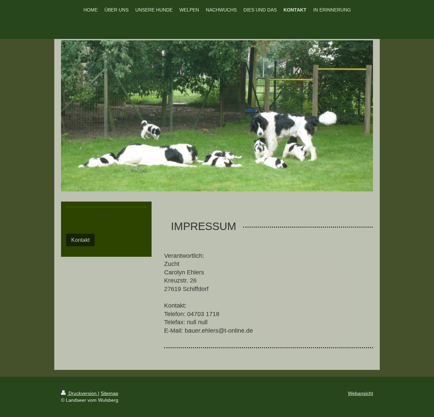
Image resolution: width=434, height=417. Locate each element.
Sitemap (109, 393)
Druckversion (82, 393)
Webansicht (360, 393)
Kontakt (80, 240)
